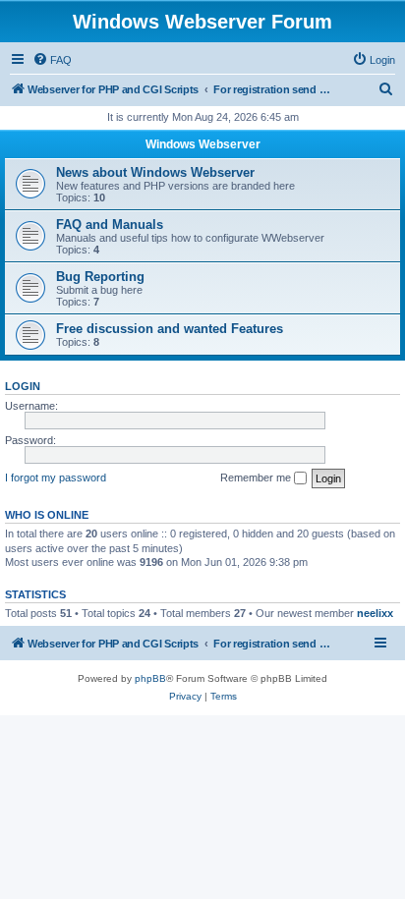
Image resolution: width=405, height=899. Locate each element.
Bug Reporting (100, 276)
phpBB (150, 678)
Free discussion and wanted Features (169, 328)
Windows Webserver (202, 144)
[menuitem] (52, 60)
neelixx (375, 613)
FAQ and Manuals (109, 224)
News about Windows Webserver (155, 172)
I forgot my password (55, 477)
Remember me (257, 477)
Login (22, 386)
